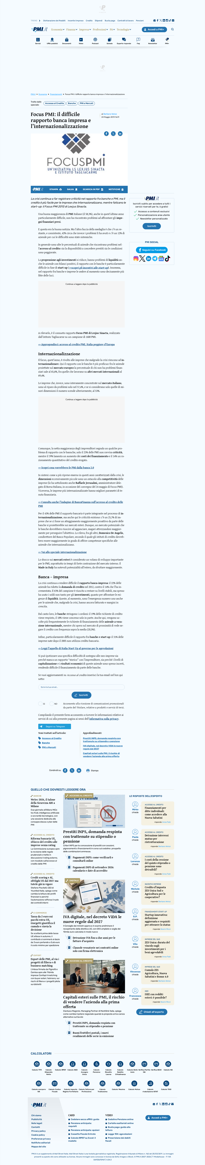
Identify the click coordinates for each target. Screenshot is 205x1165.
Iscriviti (151, 226)
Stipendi (98, 20)
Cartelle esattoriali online (121, 1123)
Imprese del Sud (152, 939)
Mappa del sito (38, 1146)
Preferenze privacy (41, 1139)
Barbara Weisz (110, 114)
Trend (34, 20)
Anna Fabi (166, 822)
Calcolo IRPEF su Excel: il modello (82, 1139)
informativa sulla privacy (104, 719)
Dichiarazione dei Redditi (54, 20)
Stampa (54, 189)
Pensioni (140, 20)
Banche (72, 103)
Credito (89, 20)
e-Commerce (40, 913)
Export (37, 955)
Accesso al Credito (54, 103)
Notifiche (115, 189)
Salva (70, 189)
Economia (56, 29)
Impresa (84, 29)
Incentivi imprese (75, 20)
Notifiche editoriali (40, 1142)
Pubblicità (36, 1119)
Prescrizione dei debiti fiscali (118, 1139)
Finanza (70, 29)
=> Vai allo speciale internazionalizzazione (62, 552)
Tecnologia (123, 29)
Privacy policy (38, 1131)
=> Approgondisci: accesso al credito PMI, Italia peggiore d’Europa (76, 344)
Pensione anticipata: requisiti (80, 1125)
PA (111, 29)
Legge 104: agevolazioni (120, 1134)
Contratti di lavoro (126, 20)
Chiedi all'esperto (154, 1011)
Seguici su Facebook (154, 249)
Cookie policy (38, 1135)
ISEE (146, 991)
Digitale (74, 880)
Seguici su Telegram (55, 726)
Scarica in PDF (91, 189)
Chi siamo (36, 1115)
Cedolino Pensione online (120, 1119)
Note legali (36, 1123)
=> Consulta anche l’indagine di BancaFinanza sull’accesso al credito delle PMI (80, 504)
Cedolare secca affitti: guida (85, 1119)
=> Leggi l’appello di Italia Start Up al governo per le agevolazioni (75, 648)
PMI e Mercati (86, 103)
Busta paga (110, 20)
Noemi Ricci (166, 929)
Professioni (99, 29)
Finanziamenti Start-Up (156, 912)
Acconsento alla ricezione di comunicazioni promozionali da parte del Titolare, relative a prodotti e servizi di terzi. (93, 705)
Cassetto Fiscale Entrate (83, 1134)
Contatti (35, 1127)
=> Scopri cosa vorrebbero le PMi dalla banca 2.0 (66, 468)
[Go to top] (175, 1155)
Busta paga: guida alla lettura (117, 1128)
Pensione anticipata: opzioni (85, 1130)
